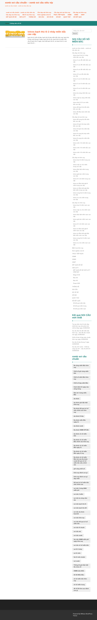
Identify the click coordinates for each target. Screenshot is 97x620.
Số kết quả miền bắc (79, 303)
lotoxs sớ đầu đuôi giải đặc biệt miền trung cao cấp (81, 189)
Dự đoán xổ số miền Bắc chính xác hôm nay (81, 440)
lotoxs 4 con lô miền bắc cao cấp (81, 79)
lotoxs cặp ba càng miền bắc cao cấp (81, 98)
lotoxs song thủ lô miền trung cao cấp (81, 193)
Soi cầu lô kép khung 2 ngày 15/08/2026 (80, 343)
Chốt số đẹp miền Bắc (81, 383)
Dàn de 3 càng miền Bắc (80, 393)
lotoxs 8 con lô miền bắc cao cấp (81, 89)
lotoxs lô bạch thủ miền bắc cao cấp (81, 129)
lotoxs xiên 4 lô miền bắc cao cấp (81, 153)
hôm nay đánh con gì (80, 472)
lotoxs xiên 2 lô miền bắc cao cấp (81, 144)
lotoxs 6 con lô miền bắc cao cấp (81, 84)
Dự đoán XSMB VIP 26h (81, 430)
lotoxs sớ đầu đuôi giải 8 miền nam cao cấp (80, 229)
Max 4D (75, 280)
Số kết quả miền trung (79, 306)
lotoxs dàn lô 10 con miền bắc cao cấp (80, 103)
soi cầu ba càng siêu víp (80, 499)
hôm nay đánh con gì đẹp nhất (80, 477)
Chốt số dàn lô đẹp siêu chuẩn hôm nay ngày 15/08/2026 (81, 338)
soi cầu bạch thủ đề (80, 508)
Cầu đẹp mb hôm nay (44, 12)
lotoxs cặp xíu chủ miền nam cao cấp (81, 210)
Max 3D (75, 277)
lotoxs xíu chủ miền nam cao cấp (81, 243)
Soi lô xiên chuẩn (79, 557)
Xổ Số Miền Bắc (79, 575)
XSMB (69, 14)
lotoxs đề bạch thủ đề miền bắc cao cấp (81, 108)
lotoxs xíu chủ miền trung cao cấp (80, 198)
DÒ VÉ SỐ (50, 17)
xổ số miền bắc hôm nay (80, 579)
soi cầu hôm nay (79, 517)
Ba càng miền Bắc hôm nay (81, 366)
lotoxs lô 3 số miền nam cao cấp (81, 225)
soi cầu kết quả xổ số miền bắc (81, 522)
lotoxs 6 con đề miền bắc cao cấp (82, 65)
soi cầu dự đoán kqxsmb (79, 512)
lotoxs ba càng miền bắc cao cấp (81, 94)
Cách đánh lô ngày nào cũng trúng (81, 388)
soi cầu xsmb (78, 535)
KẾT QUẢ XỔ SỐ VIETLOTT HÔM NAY (81, 271)
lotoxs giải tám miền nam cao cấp (82, 220)
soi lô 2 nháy (78, 549)
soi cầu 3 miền (78, 494)
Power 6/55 (76, 283)
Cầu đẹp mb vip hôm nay (62, 12)
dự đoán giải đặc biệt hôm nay (81, 403)
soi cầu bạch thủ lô (80, 504)
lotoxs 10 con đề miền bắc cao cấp (81, 75)
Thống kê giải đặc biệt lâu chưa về (81, 566)
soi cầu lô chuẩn (79, 527)
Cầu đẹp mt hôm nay (79, 12)
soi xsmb (77, 561)
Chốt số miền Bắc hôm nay (81, 378)
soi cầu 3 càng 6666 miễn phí (80, 489)
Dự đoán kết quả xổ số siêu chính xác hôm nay (81, 410)
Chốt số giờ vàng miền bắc (81, 372)
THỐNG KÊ (32, 17)
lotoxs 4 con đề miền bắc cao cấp (82, 61)
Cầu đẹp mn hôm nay (13, 14)
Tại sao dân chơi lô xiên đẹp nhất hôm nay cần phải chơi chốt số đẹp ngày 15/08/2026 (81, 326)
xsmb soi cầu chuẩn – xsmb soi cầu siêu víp (29, 2)
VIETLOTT (22, 17)
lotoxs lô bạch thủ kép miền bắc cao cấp (81, 125)
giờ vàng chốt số (79, 468)
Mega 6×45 (76, 275)
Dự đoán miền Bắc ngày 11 (80, 421)
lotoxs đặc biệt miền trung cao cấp (81, 170)
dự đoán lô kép (79, 416)
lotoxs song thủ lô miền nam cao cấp (81, 239)
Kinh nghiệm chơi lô (44, 14)
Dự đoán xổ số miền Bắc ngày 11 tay (80, 452)
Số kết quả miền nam (79, 308)
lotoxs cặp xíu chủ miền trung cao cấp (80, 165)
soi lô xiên (77, 553)
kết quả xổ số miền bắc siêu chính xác (81, 483)
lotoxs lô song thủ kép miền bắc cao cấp (81, 134)
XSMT (83, 14)
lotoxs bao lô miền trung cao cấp (81, 161)
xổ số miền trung (79, 584)
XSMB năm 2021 (79, 571)
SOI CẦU (41, 17)
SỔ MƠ (58, 17)
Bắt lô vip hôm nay (29, 14)
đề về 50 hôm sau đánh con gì (81, 589)
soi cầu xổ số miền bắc (81, 545)
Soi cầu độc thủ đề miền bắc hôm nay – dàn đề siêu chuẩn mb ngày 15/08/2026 (81, 332)
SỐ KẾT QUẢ (77, 17)
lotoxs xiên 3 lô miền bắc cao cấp (81, 148)
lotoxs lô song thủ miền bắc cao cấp (81, 139)
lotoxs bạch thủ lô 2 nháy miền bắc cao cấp (47, 32)
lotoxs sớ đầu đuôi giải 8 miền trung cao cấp (80, 184)
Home (7, 23)
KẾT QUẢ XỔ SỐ (11, 17)
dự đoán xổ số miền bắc (80, 434)
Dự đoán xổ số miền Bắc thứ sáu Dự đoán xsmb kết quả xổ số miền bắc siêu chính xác (81, 460)
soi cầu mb (77, 531)
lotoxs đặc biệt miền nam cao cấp (82, 215)
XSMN (76, 14)
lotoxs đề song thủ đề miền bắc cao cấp (81, 120)
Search (75, 33)
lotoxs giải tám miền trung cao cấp (81, 175)
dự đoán (76, 398)
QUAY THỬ (66, 17)
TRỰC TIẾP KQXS (59, 14)
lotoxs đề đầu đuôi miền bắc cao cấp (81, 112)
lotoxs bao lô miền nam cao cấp (81, 206)
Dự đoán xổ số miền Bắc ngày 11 (80, 446)
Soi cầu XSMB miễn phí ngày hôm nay (81, 540)
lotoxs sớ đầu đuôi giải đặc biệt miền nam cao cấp (81, 234)
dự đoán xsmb (78, 426)
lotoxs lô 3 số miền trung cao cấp (81, 179)
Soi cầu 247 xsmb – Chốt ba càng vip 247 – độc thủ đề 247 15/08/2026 (81, 348)
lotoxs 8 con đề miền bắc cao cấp (82, 70)
